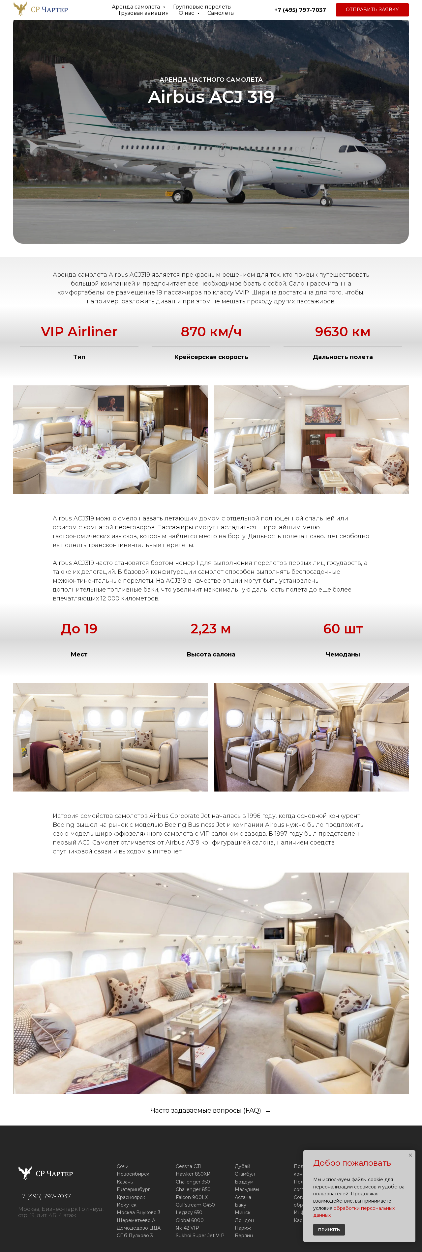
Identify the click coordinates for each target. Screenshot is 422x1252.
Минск (243, 1212)
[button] (372, 9)
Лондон (244, 1220)
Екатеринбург (133, 1189)
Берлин (244, 1235)
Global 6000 (190, 1220)
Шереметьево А (136, 1220)
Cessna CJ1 (188, 1166)
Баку (240, 1205)
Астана (243, 1197)
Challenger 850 (193, 1189)
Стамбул (245, 1174)
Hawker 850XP (193, 1174)
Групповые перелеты (202, 7)
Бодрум (244, 1182)
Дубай (242, 1166)
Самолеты (221, 13)
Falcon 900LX (192, 1197)
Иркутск (126, 1205)
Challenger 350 (193, 1182)
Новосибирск (133, 1174)
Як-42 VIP (187, 1228)
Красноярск (131, 1197)
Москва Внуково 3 (139, 1212)
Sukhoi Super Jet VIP (200, 1235)
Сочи (123, 1166)
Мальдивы (247, 1189)
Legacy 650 (189, 1212)
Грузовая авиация (144, 13)
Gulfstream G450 (195, 1205)
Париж (243, 1228)
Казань (125, 1182)
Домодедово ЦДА (139, 1228)
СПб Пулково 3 (135, 1235)
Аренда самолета (136, 7)
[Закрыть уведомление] (410, 1155)
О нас (187, 13)
